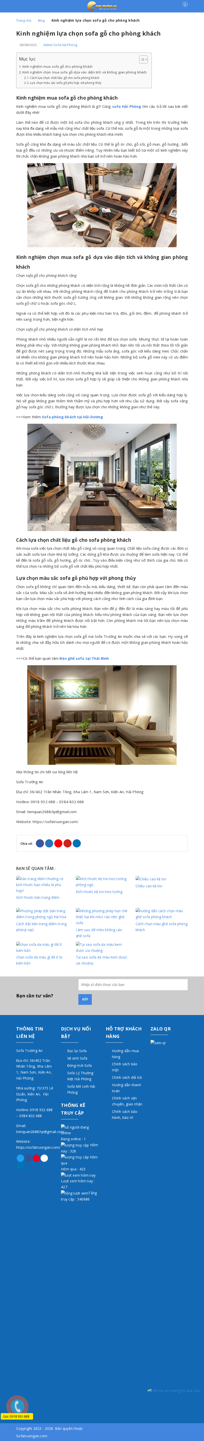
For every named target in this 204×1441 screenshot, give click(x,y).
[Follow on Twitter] (20, 1158)
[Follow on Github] (44, 1158)
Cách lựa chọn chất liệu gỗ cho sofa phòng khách (64, 78)
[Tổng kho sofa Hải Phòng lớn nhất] (102, 5)
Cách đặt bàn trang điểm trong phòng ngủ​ (41, 926)
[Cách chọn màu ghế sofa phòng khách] (162, 913)
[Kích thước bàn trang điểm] (42, 884)
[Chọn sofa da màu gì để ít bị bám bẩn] (42, 947)
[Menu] (20, 7)
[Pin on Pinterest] (67, 843)
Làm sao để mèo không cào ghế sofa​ (99, 932)
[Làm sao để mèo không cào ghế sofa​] (102, 916)
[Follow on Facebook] (28, 1158)
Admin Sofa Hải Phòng (60, 45)
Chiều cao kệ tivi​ (149, 886)
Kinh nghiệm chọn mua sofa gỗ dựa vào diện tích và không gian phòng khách (84, 72)
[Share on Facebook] (40, 843)
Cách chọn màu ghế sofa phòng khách (162, 926)
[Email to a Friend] (58, 843)
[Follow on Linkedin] (20, 1165)
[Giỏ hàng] (182, 7)
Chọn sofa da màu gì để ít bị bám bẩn (39, 960)
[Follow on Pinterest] (36, 1158)
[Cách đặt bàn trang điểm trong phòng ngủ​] (42, 913)
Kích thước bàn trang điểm (38, 897)
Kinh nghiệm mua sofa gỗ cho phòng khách (57, 66)
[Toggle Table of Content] (141, 59)
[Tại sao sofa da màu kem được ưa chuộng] (102, 947)
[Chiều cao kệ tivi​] (151, 878)
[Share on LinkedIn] (77, 843)
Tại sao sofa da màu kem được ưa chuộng (101, 960)
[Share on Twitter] (49, 843)
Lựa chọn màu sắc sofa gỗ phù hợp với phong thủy (65, 83)
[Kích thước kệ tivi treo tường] (102, 881)
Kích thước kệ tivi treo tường (99, 891)
